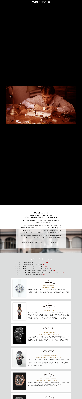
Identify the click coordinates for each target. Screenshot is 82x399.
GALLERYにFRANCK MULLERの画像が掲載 (33, 274)
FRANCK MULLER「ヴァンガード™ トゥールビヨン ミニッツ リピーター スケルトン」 (42, 272)
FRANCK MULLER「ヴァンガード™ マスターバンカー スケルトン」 (38, 270)
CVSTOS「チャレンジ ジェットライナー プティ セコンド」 (36, 268)
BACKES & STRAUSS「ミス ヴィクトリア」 (33, 264)
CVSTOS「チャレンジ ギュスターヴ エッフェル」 (34, 266)
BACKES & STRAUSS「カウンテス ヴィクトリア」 (34, 262)
